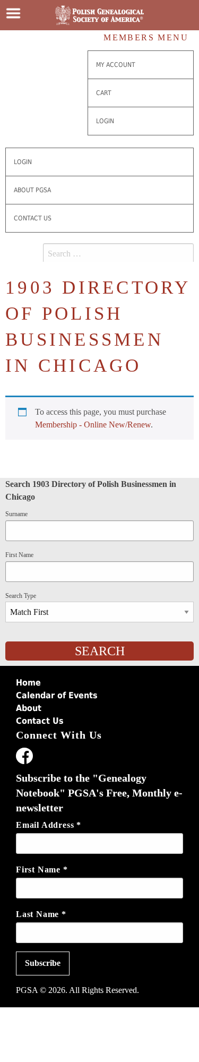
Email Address (48, 824)
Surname (16, 514)
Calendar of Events (57, 695)
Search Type (20, 595)
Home (28, 683)
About (28, 708)
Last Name (41, 914)
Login (105, 121)
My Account (115, 65)
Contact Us (32, 218)
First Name (19, 555)
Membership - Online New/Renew (93, 424)
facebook (24, 757)
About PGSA (32, 190)
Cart (103, 93)
